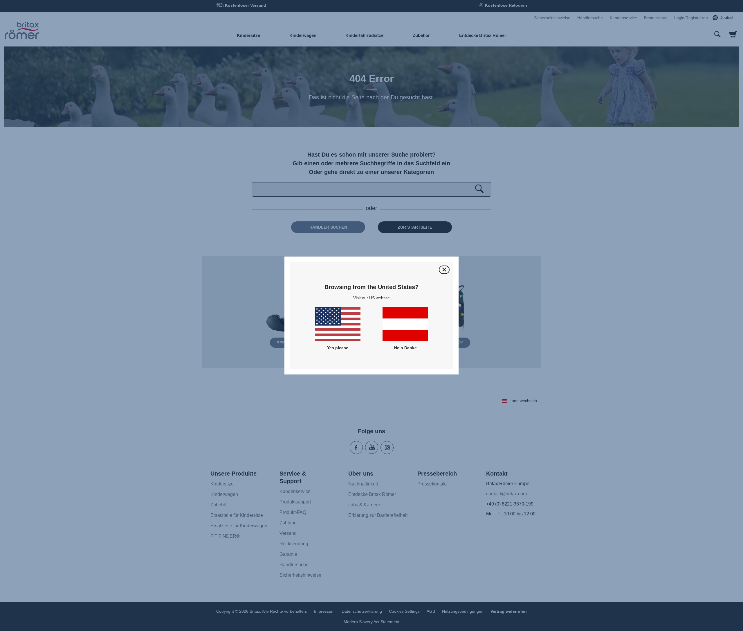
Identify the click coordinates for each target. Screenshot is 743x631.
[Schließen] (444, 270)
